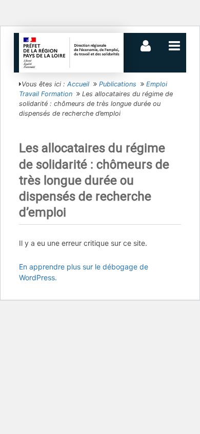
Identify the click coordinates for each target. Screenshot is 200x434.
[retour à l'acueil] (71, 52)
